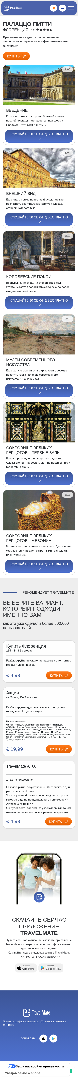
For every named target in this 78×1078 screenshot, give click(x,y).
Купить (14, 56)
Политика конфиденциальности (21, 1021)
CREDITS (8, 1025)
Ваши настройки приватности (40, 1066)
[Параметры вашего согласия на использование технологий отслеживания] (71, 1071)
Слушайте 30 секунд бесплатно (39, 134)
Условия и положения (54, 1021)
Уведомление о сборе (23, 1073)
